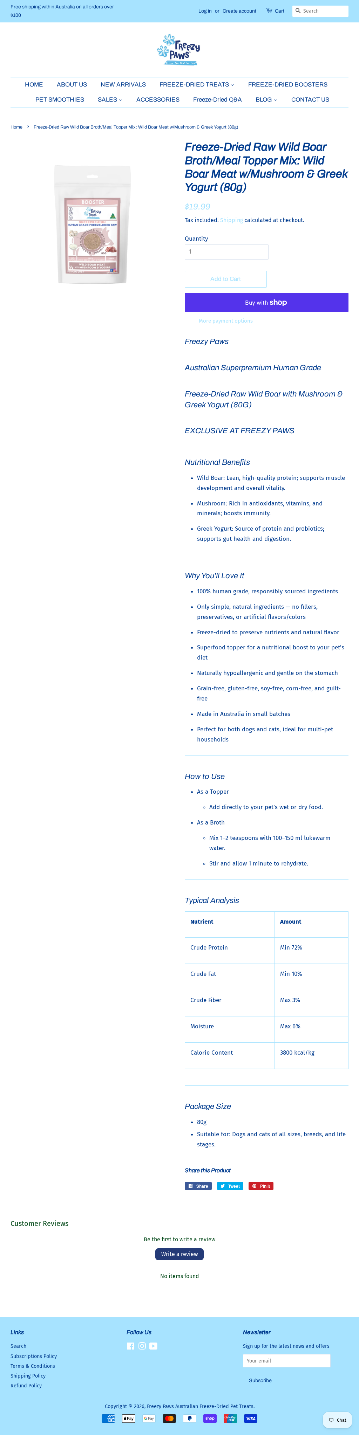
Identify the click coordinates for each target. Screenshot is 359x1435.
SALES (108, 99)
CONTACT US (310, 99)
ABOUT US (72, 84)
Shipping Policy (28, 1376)
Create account (239, 11)
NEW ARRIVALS (123, 84)
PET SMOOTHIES (59, 99)
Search (18, 1346)
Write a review (179, 1254)
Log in (205, 11)
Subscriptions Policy (34, 1356)
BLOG (264, 99)
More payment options (226, 321)
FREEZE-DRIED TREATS (195, 84)
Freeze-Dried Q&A (217, 99)
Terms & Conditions (33, 1366)
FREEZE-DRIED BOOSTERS (287, 84)
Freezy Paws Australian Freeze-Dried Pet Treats (200, 1406)
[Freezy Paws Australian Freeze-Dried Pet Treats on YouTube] (153, 1347)
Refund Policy (26, 1385)
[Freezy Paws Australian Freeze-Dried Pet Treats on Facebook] (131, 1347)
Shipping (231, 220)
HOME (34, 84)
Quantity (196, 238)
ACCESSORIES (158, 99)
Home (16, 127)
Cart (279, 11)
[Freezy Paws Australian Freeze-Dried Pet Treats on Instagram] (142, 1347)
